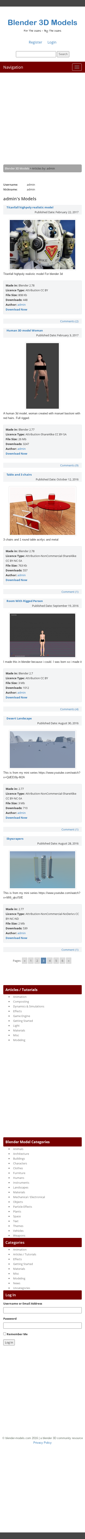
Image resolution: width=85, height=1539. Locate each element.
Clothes (18, 1168)
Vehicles (18, 1231)
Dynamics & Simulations (28, 1006)
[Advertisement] (42, 115)
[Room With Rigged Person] (42, 657)
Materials (19, 1030)
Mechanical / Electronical (29, 1197)
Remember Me (17, 1334)
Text (16, 1221)
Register (35, 42)
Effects (17, 1011)
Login (52, 42)
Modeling (19, 1040)
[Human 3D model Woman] (42, 409)
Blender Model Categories (27, 1141)
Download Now (16, 309)
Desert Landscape (19, 718)
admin (21, 305)
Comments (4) (69, 709)
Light (16, 1026)
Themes (18, 1226)
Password (10, 1319)
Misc (16, 1035)
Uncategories (21, 1288)
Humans (18, 1178)
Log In (9, 1342)
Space (17, 1216)
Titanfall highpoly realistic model (30, 207)
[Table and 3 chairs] (42, 535)
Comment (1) (69, 592)
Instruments (21, 1183)
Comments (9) (69, 465)
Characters (20, 1163)
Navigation (13, 67)
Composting (21, 1001)
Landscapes (20, 1187)
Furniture (19, 1173)
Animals (18, 1149)
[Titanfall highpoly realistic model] (42, 269)
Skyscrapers (15, 839)
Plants (17, 1211)
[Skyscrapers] (42, 888)
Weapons (19, 1235)
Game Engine (21, 1016)
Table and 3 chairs (19, 474)
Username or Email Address (22, 1303)
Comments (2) (69, 321)
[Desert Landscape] (42, 768)
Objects (18, 1202)
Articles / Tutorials (21, 989)
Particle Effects (22, 1207)
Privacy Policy (42, 1442)
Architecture (21, 1154)
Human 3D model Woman (25, 330)
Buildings (19, 1158)
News (16, 1283)
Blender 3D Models (42, 22)
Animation (20, 997)
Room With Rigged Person (25, 601)
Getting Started (23, 1021)
